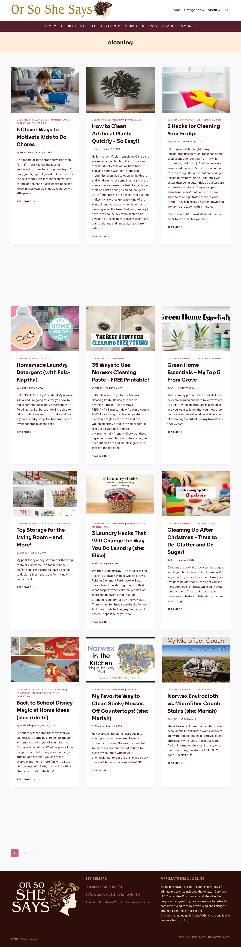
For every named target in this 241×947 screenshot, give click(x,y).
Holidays (148, 26)
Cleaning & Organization (33, 119)
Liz (96, 149)
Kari (172, 560)
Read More (26, 201)
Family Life (54, 26)
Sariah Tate (25, 152)
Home (176, 10)
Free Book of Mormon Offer (104, 887)
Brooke (23, 553)
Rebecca (174, 141)
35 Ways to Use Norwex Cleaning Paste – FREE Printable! (120, 372)
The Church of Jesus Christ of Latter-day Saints (117, 902)
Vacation (169, 26)
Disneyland (58, 689)
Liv (171, 388)
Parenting (23, 123)
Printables (39, 123)
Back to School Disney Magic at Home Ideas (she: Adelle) (45, 710)
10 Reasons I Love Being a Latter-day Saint (114, 894)
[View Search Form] (227, 10)
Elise (97, 563)
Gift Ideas (75, 26)
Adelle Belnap (27, 725)
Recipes (130, 26)
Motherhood (59, 119)
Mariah (98, 388)
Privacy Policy (218, 937)
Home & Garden (211, 119)
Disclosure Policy (191, 937)
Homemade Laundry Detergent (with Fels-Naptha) (43, 372)
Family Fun (208, 523)
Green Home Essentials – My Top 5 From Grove (193, 372)
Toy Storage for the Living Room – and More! (41, 537)
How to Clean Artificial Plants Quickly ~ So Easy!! (115, 133)
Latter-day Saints (104, 26)
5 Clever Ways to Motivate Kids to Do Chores (42, 137)
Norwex (131, 689)
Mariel (23, 388)
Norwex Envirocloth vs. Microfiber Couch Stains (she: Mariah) (193, 703)
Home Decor (134, 119)
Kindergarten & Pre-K (45, 693)
